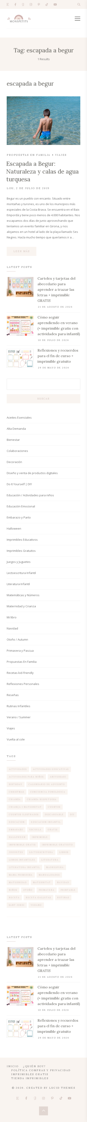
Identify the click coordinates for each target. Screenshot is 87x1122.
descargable (54, 814)
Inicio (13, 1066)
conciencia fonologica (47, 792)
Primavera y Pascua (20, 651)
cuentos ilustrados (24, 814)
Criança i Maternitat (25, 807)
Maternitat (42, 882)
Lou (10, 188)
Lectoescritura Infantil (21, 573)
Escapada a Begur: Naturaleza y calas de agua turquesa (42, 171)
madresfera (55, 867)
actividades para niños (26, 777)
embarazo (16, 829)
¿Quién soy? (34, 1066)
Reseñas (13, 695)
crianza (15, 799)
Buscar (43, 398)
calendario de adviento (47, 784)
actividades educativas (51, 769)
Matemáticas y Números (23, 595)
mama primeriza (21, 875)
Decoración (14, 462)
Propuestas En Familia (28, 154)
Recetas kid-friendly (20, 673)
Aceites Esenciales (19, 418)
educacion (17, 822)
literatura (49, 860)
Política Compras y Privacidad (41, 1070)
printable (68, 890)
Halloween (14, 528)
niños (13, 890)
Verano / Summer (19, 717)
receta (14, 897)
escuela (35, 829)
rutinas (63, 897)
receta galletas (38, 897)
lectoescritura (41, 852)
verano (36, 905)
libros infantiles (22, 860)
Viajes (61, 154)
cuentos (54, 807)
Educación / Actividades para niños (30, 495)
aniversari (58, 777)
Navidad (12, 628)
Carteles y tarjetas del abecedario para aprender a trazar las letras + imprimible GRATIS (56, 289)
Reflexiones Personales (23, 684)
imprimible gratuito (57, 844)
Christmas (16, 792)
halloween (17, 837)
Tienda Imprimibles (29, 1078)
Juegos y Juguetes (19, 562)
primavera (46, 890)
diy (72, 814)
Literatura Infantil (18, 584)
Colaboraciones (17, 451)
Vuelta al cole (16, 739)
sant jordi (17, 905)
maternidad (18, 882)
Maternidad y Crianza (21, 606)
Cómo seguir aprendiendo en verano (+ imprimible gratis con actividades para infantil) (58, 325)
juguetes (16, 852)
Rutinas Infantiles (18, 706)
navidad (63, 882)
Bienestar (13, 440)
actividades (18, 769)
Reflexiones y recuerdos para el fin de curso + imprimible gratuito (57, 356)
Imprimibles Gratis (29, 1074)
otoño (28, 890)
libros (63, 852)
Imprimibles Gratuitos (21, 551)
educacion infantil (46, 822)
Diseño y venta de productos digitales (32, 473)
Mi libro (12, 617)
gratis (53, 829)
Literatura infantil (24, 867)
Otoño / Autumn (17, 639)
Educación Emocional (21, 506)
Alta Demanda (16, 429)
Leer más (21, 251)
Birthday (15, 784)
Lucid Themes (62, 1087)
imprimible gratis (22, 844)
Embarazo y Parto (19, 517)
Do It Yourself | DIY (19, 484)
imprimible (40, 837)
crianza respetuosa (42, 799)
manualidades (49, 875)
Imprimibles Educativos (22, 540)
